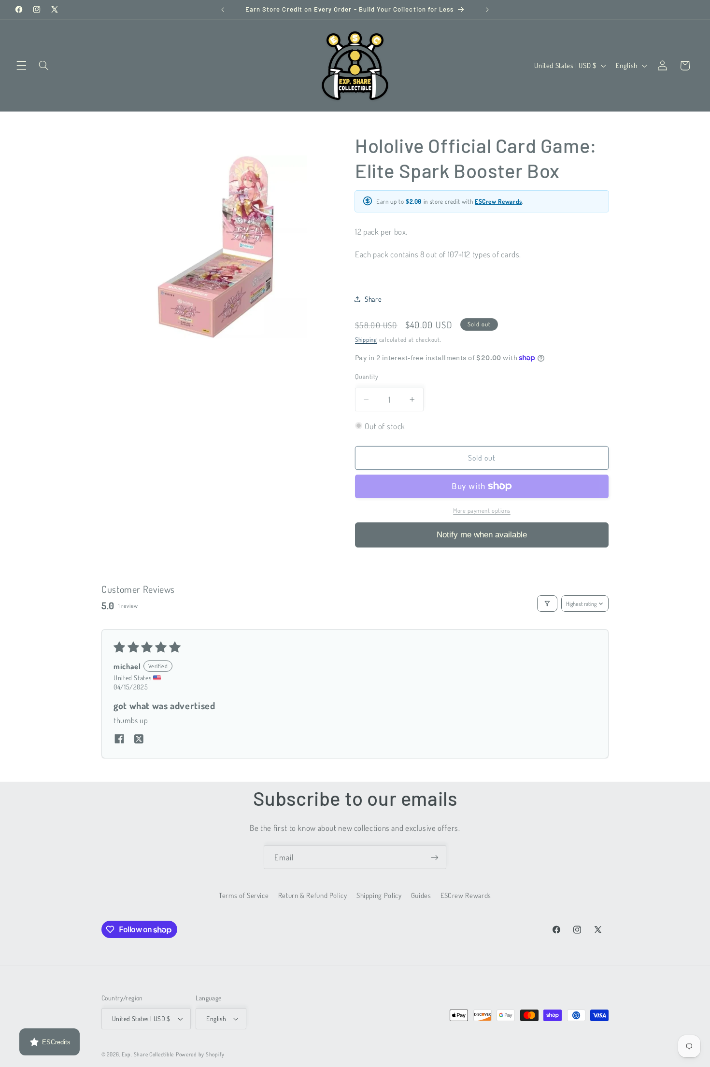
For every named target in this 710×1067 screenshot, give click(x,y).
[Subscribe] (435, 857)
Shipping (366, 339)
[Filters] (547, 603)
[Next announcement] (487, 9)
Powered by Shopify (200, 1054)
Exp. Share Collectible (148, 1054)
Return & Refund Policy (312, 895)
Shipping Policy (378, 895)
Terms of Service (244, 895)
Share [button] (373, 299)
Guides (421, 895)
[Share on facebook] (119, 739)
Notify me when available (482, 534)
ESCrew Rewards (498, 201)
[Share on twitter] (138, 739)
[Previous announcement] (222, 9)
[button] (21, 66)
